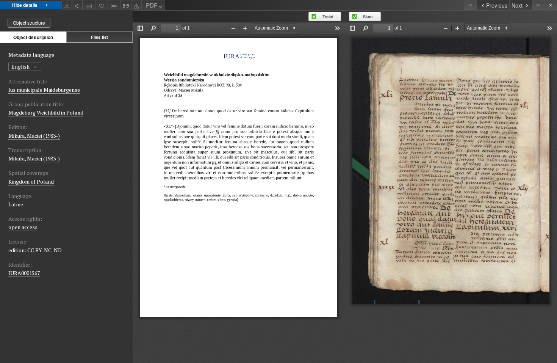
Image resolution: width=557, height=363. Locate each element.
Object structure (29, 22)
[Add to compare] (89, 5)
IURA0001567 (24, 273)
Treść (327, 16)
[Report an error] (136, 5)
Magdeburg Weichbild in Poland (45, 112)
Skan (368, 16)
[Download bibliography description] (114, 5)
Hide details (25, 5)
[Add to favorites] (101, 5)
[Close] (550, 5)
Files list (99, 37)
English (21, 66)
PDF (151, 5)
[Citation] (126, 5)
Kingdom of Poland (31, 181)
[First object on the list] (470, 5)
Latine (15, 204)
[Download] (67, 5)
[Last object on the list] (538, 5)
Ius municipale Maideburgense (44, 89)
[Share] (77, 5)
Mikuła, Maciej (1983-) (34, 135)
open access (23, 227)
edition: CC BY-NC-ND (35, 250)
